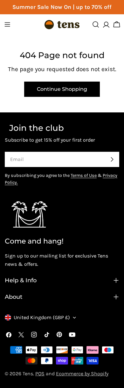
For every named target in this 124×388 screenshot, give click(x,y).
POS (40, 374)
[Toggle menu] (7, 24)
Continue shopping (62, 89)
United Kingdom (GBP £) (42, 317)
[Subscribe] (112, 159)
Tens (28, 374)
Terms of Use (84, 175)
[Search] (95, 24)
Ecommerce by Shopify (82, 374)
